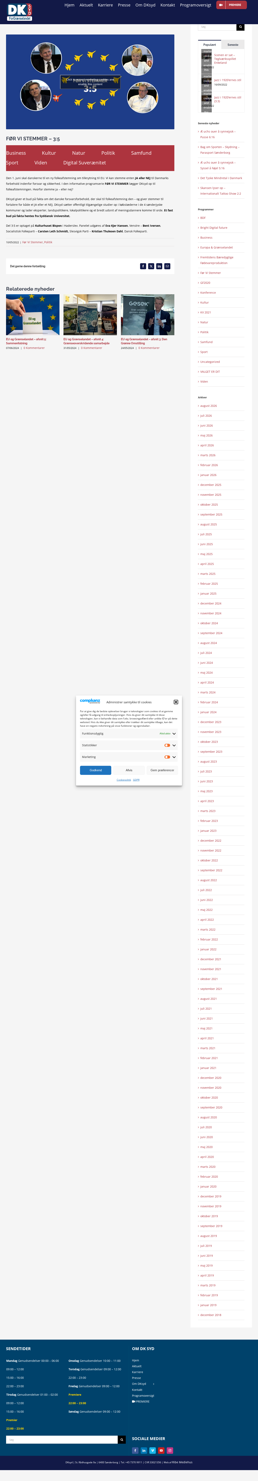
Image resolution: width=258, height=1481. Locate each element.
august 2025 (208, 524)
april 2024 (207, 682)
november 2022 (210, 850)
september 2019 (211, 1226)
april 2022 (207, 920)
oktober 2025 (209, 504)
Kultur (49, 152)
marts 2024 (207, 692)
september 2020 (211, 1107)
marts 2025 (207, 574)
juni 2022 (206, 900)
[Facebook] (135, 1450)
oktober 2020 (209, 1097)
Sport (12, 162)
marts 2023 (207, 811)
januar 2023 (208, 831)
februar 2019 (209, 1295)
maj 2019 (206, 1265)
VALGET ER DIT (210, 372)
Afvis (129, 770)
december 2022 (210, 840)
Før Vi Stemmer (32, 242)
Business (16, 152)
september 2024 (211, 633)
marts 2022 (207, 929)
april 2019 (207, 1275)
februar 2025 (209, 584)
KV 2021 (205, 312)
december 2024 (210, 603)
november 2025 (210, 495)
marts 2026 (207, 455)
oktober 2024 (209, 623)
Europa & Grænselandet (216, 247)
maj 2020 (206, 1147)
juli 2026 (206, 415)
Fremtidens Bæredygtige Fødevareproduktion (216, 260)
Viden (40, 162)
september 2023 (211, 752)
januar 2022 (208, 949)
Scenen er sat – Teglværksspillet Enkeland (225, 59)
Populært (209, 44)
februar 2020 (209, 1176)
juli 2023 (206, 771)
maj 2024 (206, 672)
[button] (176, 702)
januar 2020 (208, 1186)
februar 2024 (209, 702)
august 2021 (208, 999)
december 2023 (210, 722)
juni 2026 (206, 425)
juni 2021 (206, 1018)
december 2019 (210, 1196)
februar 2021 (209, 1058)
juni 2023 (206, 781)
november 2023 (210, 732)
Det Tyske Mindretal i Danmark (221, 178)
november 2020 (210, 1088)
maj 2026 (206, 435)
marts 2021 (207, 1048)
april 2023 (207, 801)
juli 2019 (206, 1246)
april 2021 (207, 1038)
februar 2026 (209, 465)
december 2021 (210, 959)
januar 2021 (208, 1068)
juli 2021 (206, 1008)
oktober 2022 (209, 860)
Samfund (141, 152)
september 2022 (211, 870)
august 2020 (208, 1117)
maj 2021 (206, 1028)
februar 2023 (209, 821)
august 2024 (208, 643)
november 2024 (210, 613)
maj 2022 (206, 910)
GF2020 (205, 283)
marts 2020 (207, 1167)
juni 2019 (206, 1256)
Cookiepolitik (124, 780)
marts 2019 (207, 1285)
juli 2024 (206, 653)
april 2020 (207, 1157)
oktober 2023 (209, 742)
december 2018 (210, 1315)
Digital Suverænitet (84, 162)
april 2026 (207, 445)
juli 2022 (206, 890)
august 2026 (208, 406)
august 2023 (208, 761)
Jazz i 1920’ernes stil (227, 80)
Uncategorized (210, 362)
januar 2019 (208, 1305)
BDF (203, 218)
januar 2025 (208, 593)
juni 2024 (206, 663)
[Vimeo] (152, 1450)
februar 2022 (209, 939)
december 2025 (210, 485)
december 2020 (210, 1078)
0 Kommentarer (34, 348)
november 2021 (210, 969)
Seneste (233, 44)
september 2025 (211, 514)
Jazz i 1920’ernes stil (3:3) (227, 99)
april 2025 (207, 564)
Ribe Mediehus (182, 1462)
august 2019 (208, 1236)
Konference (208, 292)
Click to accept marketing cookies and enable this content (90, 82)
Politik (108, 152)
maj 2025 (206, 554)
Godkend (96, 770)
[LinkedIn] (144, 1450)
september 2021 (211, 989)
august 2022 (208, 880)
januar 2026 (208, 475)
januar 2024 (208, 712)
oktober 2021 (209, 979)
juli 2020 (206, 1127)
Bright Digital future (213, 228)
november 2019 (210, 1206)
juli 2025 (206, 534)
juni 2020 (206, 1137)
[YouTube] (161, 1450)
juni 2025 (206, 544)
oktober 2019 (209, 1216)
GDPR (136, 780)
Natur (78, 152)
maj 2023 (206, 791)
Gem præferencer (162, 770)
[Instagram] (170, 1450)
